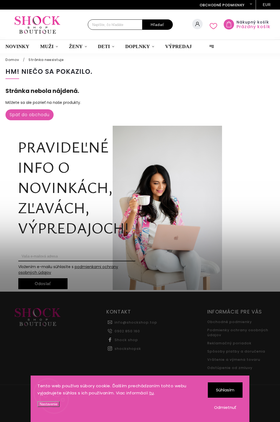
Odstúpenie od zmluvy (229, 367)
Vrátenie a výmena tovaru (233, 359)
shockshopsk (128, 348)
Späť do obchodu (29, 115)
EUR (267, 5)
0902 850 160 (127, 331)
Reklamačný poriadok (229, 343)
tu (151, 393)
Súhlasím (225, 390)
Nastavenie (48, 404)
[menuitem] (20, 46)
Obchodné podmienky (222, 5)
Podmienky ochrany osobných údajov (237, 332)
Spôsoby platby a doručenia (236, 351)
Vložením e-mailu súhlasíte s (68, 269)
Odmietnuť (225, 407)
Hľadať (157, 24)
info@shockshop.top (136, 322)
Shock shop (126, 340)
